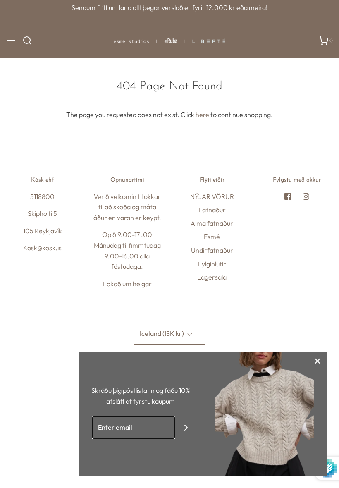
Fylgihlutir (212, 264)
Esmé (212, 236)
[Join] (186, 427)
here (202, 114)
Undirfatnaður (212, 250)
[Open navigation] (11, 40)
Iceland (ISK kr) (162, 333)
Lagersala (212, 277)
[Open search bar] (30, 40)
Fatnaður (212, 210)
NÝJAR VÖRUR (212, 196)
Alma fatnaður (212, 223)
